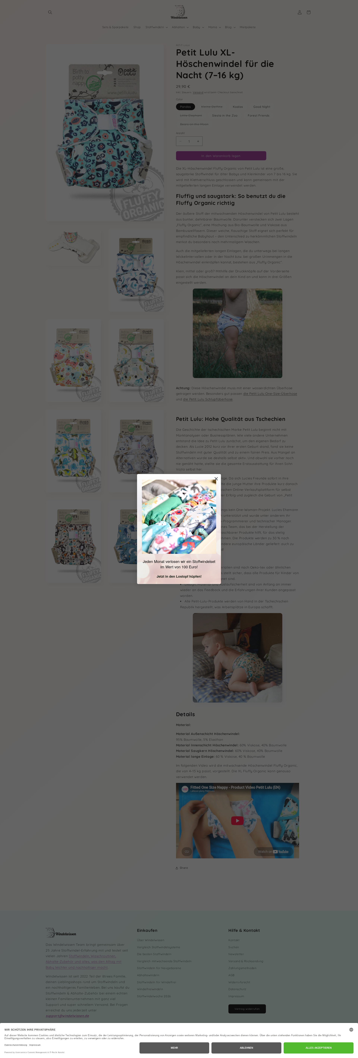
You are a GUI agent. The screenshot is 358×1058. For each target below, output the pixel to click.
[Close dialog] (216, 479)
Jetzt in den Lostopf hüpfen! (179, 576)
